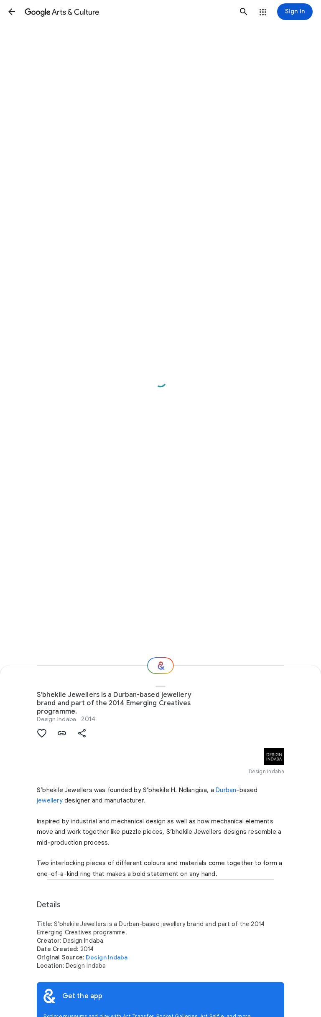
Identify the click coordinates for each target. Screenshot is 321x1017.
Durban (226, 790)
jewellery (50, 800)
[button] (12, 12)
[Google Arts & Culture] (127, 11)
